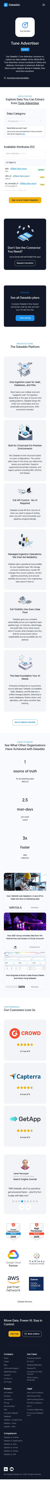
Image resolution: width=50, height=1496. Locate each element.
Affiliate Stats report (18, 168)
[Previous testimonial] (22, 1207)
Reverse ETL (31, 1368)
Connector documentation (18, 78)
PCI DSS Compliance (34, 1403)
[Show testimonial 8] (34, 1201)
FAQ (5, 1410)
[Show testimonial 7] (31, 1201)
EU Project (8, 1382)
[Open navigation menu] (43, 4)
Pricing (6, 1403)
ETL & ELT (30, 1361)
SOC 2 (29, 1406)
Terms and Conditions (35, 1392)
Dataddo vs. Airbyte (11, 1451)
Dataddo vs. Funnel (11, 1447)
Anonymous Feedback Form (35, 1414)
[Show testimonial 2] (16, 1201)
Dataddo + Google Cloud (13, 1420)
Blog (5, 1365)
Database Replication (34, 1365)
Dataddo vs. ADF (10, 1454)
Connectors (8, 1399)
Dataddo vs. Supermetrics (13, 1441)
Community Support (11, 1368)
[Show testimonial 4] (22, 1201)
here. (23, 134)
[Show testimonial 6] (28, 1201)
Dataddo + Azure (10, 1423)
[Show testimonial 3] (19, 1201)
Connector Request (11, 1413)
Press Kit (7, 1375)
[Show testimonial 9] (37, 1201)
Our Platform (8, 1392)
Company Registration (35, 1410)
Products (7, 1396)
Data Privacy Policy (34, 1396)
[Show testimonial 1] (13, 1201)
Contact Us (8, 1378)
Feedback (7, 1416)
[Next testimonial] (28, 1207)
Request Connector (25, 263)
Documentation (9, 1406)
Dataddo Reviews (24, 1301)
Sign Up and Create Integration (25, 200)
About (6, 1358)
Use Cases (32, 1354)
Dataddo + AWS (9, 1427)
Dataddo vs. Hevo (10, 1444)
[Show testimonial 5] (25, 1201)
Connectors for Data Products (34, 1373)
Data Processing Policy (35, 1399)
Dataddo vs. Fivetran (11, 1437)
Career (6, 1361)
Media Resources (10, 1372)
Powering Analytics (34, 1358)
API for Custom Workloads (32, 1378)
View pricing (25, 318)
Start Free (14, 1334)
